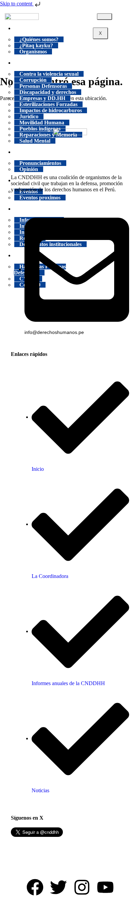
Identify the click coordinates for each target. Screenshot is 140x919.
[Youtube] (105, 887)
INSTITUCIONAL (41, 28)
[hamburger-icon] (104, 16)
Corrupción (33, 80)
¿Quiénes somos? (38, 39)
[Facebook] (35, 887)
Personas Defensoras (43, 86)
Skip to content (17, 3)
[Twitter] (58, 887)
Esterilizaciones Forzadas (48, 104)
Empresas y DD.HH (42, 98)
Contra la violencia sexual (48, 74)
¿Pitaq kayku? (36, 45)
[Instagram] (81, 887)
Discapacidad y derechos (47, 92)
